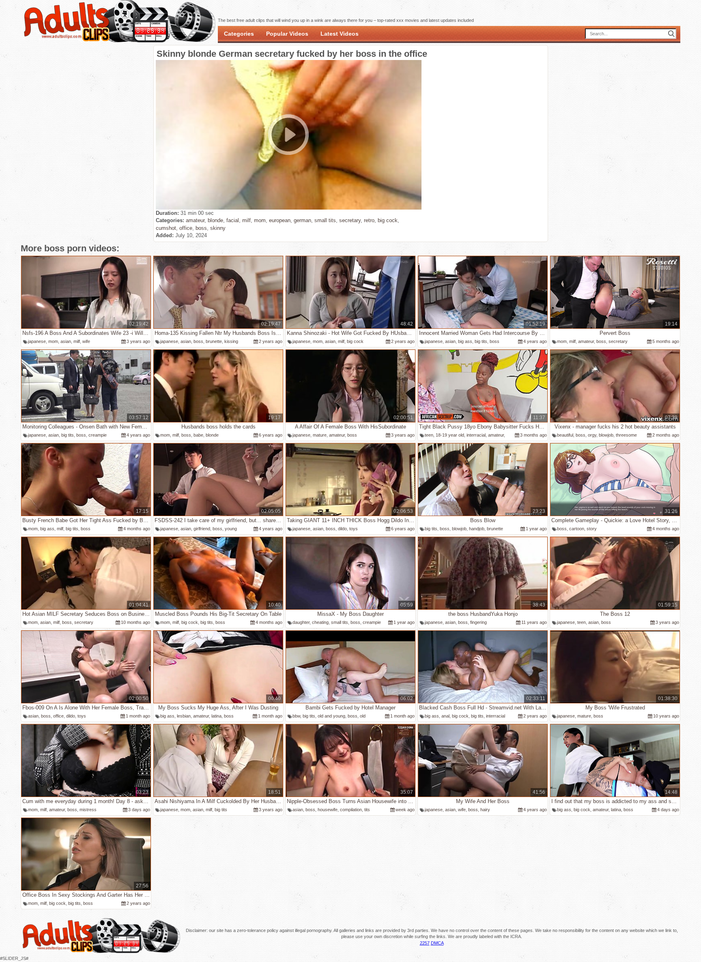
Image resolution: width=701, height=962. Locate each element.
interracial (476, 435)
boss (201, 228)
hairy (485, 809)
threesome (626, 435)
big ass (465, 341)
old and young (331, 715)
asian (65, 341)
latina (216, 715)
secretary (350, 220)
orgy (592, 435)
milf (246, 220)
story (592, 528)
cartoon (576, 528)
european (279, 220)
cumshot (166, 228)
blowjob (606, 435)
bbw (296, 715)
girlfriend (202, 528)
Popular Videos (287, 33)
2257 (425, 943)
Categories (239, 33)
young (231, 528)
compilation (351, 809)
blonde (215, 220)
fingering (478, 622)
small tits (325, 220)
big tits (481, 341)
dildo (342, 528)
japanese (37, 341)
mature (320, 435)
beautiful (565, 435)
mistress (88, 809)
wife (86, 341)
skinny (218, 228)
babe (198, 435)
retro (369, 220)
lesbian (184, 715)
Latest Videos (339, 33)
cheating (320, 622)
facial (232, 220)
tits (367, 809)
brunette (214, 341)
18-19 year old (450, 435)
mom (260, 220)
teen (429, 435)
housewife (328, 809)
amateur (195, 220)
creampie (97, 435)
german (302, 220)
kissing (231, 341)
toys (353, 528)
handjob (476, 528)
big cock (388, 220)
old (363, 715)
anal (445, 715)
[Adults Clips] (101, 951)
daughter (301, 622)
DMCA (437, 943)
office (185, 228)
